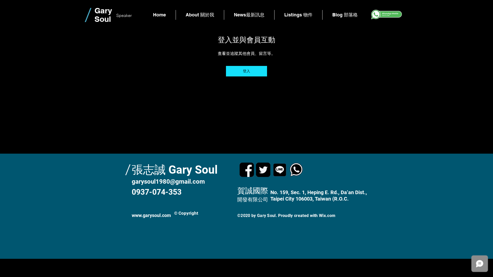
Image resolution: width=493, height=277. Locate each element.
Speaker (124, 15)
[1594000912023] (263, 170)
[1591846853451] (296, 170)
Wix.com (327, 215)
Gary (103, 10)
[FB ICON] (247, 170)
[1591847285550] (279, 170)
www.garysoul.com (151, 215)
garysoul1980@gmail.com (168, 181)
